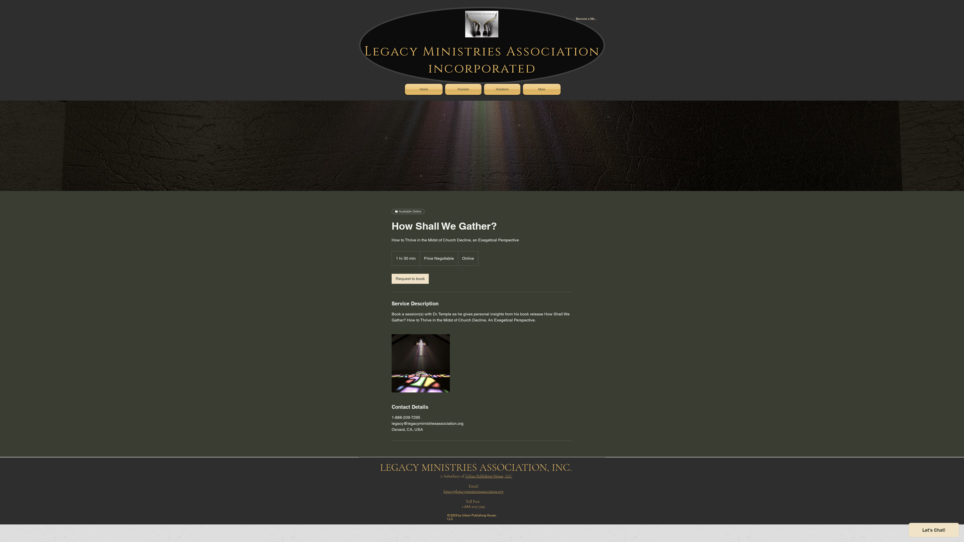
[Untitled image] (421, 363)
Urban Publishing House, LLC (488, 476)
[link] (410, 279)
